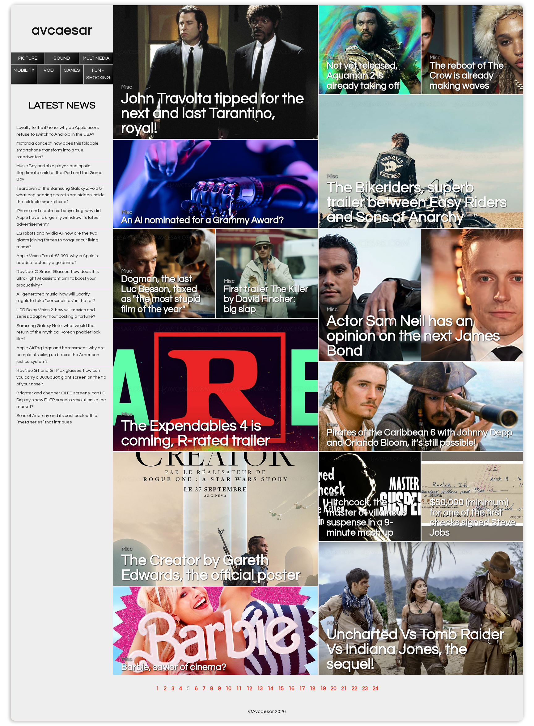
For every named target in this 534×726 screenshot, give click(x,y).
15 (281, 688)
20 (333, 688)
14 (270, 688)
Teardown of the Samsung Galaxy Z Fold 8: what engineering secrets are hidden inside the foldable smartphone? (60, 195)
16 (291, 688)
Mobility (24, 70)
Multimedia (96, 58)
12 (249, 688)
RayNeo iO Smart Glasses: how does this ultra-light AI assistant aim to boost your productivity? (57, 278)
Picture (27, 58)
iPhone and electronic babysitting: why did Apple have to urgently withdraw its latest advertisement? (58, 217)
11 (239, 688)
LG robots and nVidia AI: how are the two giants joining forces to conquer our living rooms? (57, 240)
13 (260, 688)
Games (72, 70)
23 (365, 688)
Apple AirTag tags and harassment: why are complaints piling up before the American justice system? (60, 355)
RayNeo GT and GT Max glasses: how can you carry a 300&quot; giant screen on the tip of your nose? (61, 377)
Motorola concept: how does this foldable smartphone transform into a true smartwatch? (57, 150)
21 (344, 688)
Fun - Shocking (98, 74)
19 (323, 688)
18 (312, 688)
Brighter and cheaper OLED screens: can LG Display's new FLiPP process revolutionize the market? (61, 400)
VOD (49, 70)
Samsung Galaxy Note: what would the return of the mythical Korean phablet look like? (58, 332)
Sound (61, 58)
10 (228, 688)
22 (354, 688)
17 (302, 688)
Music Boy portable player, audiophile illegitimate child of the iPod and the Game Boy (59, 172)
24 (375, 688)
